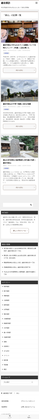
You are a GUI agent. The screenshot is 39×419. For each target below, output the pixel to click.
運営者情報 (5, 401)
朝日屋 (6, 360)
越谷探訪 (5, 3)
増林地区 (6, 295)
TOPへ (29, 417)
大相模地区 (7, 319)
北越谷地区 (7, 337)
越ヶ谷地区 (7, 332)
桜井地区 (6, 286)
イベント (6, 355)
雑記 (5, 369)
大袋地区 (6, 53)
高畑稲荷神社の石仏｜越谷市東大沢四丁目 (17, 267)
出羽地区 (6, 309)
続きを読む (19, 70)
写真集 (6, 365)
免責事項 (4, 407)
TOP (7, 393)
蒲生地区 (6, 314)
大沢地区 (6, 328)
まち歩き (6, 351)
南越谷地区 (7, 323)
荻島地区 (6, 305)
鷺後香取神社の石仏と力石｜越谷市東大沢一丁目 (19, 262)
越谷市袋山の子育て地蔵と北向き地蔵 (17, 104)
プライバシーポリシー (28, 401)
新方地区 (6, 291)
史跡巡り (6, 346)
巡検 (5, 342)
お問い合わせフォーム (28, 407)
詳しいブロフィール (19, 230)
